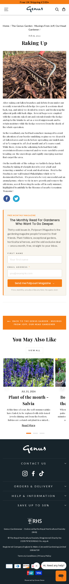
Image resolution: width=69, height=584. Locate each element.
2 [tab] (34, 434)
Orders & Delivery (33, 486)
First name (15, 253)
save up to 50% (34, 505)
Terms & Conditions (27, 556)
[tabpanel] (29, 392)
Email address (19, 267)
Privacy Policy (44, 556)
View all (34, 350)
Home (6, 25)
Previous (6, 387)
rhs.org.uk (43, 541)
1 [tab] (27, 434)
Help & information (33, 495)
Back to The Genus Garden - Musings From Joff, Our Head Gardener (37, 322)
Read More (28, 425)
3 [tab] (41, 434)
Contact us (33, 463)
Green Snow (39, 580)
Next (62, 387)
